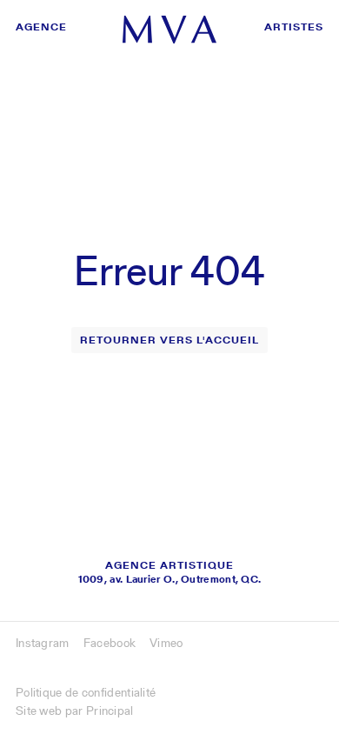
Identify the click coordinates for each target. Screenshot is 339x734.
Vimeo (166, 642)
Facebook (109, 642)
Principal (110, 710)
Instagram (43, 642)
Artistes (293, 26)
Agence (41, 26)
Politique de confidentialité (86, 692)
